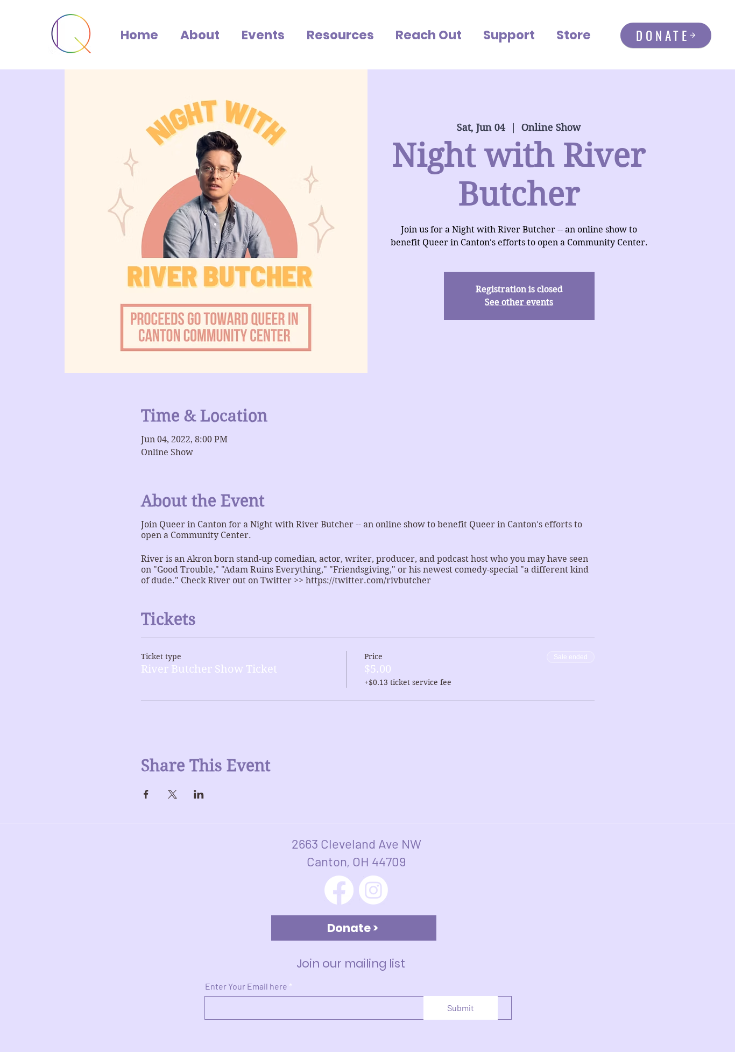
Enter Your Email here (246, 986)
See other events (519, 302)
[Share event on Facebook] (146, 794)
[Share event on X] (172, 794)
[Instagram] (373, 890)
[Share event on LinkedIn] (199, 794)
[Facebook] (339, 890)
